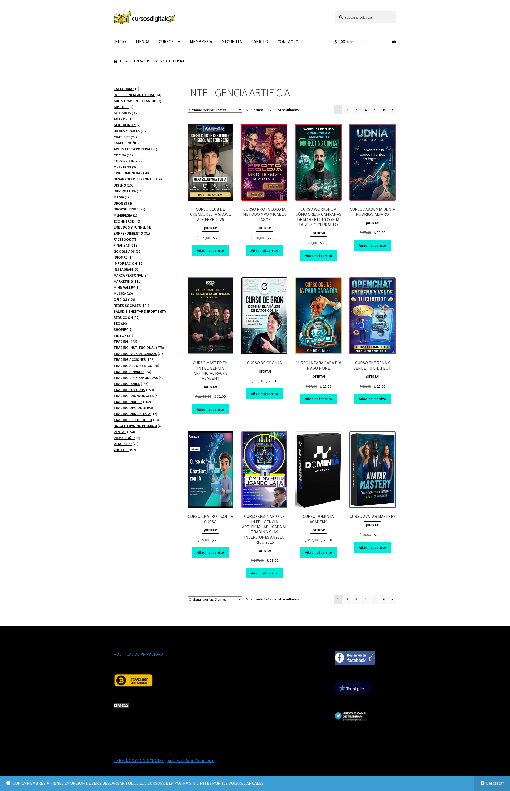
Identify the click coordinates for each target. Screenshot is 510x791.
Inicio (124, 61)
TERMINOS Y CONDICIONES (139, 760)
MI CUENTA (232, 41)
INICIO (120, 41)
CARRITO (259, 41)
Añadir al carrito (210, 250)
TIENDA (142, 41)
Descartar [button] (495, 783)
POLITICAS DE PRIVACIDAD (138, 654)
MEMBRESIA (201, 41)
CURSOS (166, 41)
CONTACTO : (289, 41)
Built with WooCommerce (190, 760)
